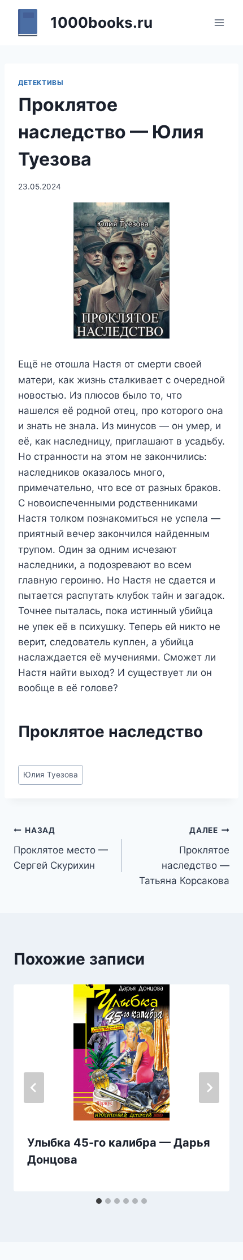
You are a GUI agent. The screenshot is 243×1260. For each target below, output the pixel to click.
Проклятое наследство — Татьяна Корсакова (184, 856)
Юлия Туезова (50, 774)
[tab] (99, 1201)
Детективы (40, 82)
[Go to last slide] (34, 1087)
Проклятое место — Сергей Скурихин (61, 848)
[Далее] (209, 1087)
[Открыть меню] (219, 22)
